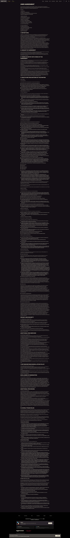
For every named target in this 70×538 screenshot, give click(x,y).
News (43, 1)
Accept (58, 535)
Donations (53, 1)
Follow (50, 523)
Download (46, 1)
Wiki (50, 1)
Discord (60, 1)
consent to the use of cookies (25, 536)
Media (57, 1)
